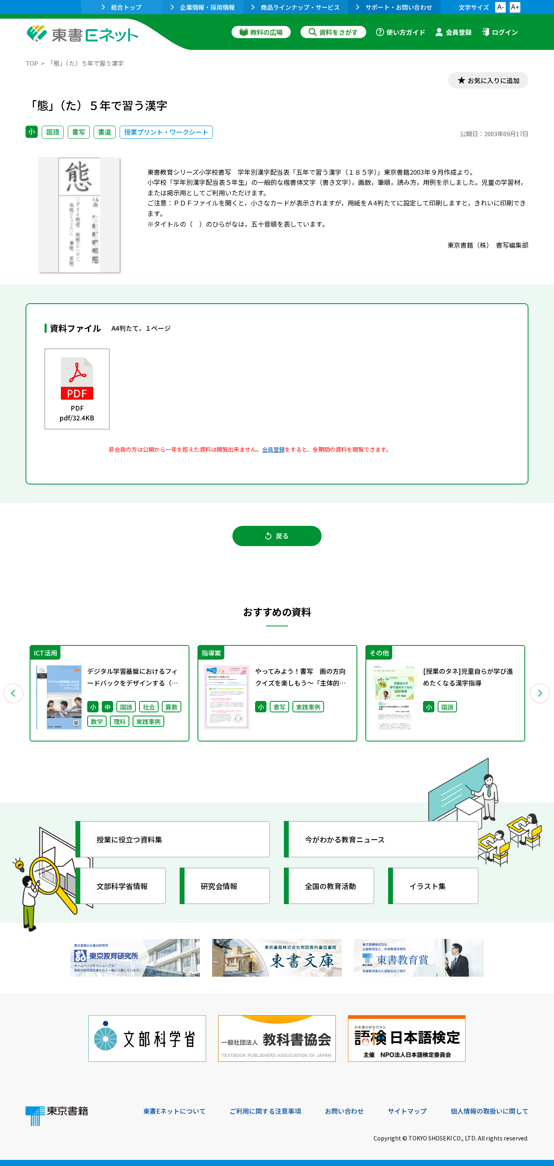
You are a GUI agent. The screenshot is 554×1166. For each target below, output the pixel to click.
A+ (515, 7)
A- (500, 7)
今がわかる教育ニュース (345, 839)
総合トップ (126, 7)
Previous (13, 693)
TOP (32, 63)
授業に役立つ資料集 (129, 839)
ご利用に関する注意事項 (265, 1111)
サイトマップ (407, 1111)
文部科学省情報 (122, 886)
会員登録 (459, 32)
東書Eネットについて (174, 1111)
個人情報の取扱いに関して (489, 1111)
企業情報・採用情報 (207, 7)
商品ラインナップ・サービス (300, 7)
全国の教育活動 (330, 886)
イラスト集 (427, 886)
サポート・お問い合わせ (398, 7)
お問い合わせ (344, 1111)
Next (540, 693)
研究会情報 (219, 886)
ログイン (505, 32)
